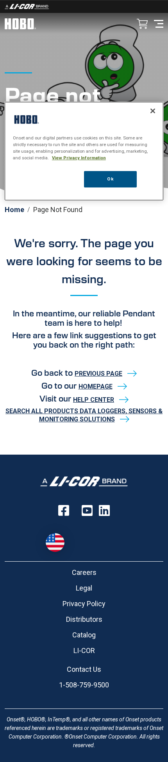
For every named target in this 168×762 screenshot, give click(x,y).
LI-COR (84, 650)
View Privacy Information (79, 158)
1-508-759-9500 (84, 685)
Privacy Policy (84, 604)
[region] (84, 151)
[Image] (84, 6)
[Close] (152, 111)
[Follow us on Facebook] (63, 510)
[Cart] (142, 24)
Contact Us (84, 669)
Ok (110, 179)
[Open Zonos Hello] (59, 538)
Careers (84, 572)
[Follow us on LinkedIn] (104, 510)
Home (14, 209)
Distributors (84, 619)
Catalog (84, 635)
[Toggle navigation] (158, 23)
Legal (84, 588)
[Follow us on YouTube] (87, 510)
